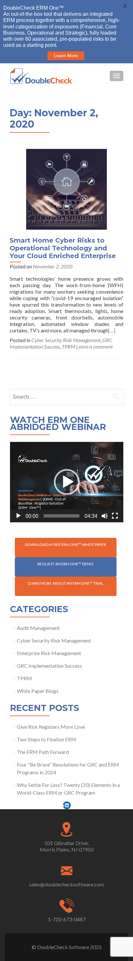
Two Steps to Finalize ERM (46, 739)
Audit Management (38, 628)
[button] (67, 482)
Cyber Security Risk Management (65, 340)
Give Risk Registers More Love (51, 727)
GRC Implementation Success (49, 666)
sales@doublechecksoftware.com (66, 884)
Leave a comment (94, 346)
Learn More (66, 55)
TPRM (68, 346)
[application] (66, 482)
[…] (111, 330)
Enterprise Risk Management (49, 653)
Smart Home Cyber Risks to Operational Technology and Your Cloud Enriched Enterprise (63, 248)
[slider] (61, 515)
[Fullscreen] (115, 516)
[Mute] (104, 516)
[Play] (18, 516)
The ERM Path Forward (43, 752)
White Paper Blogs (37, 691)
